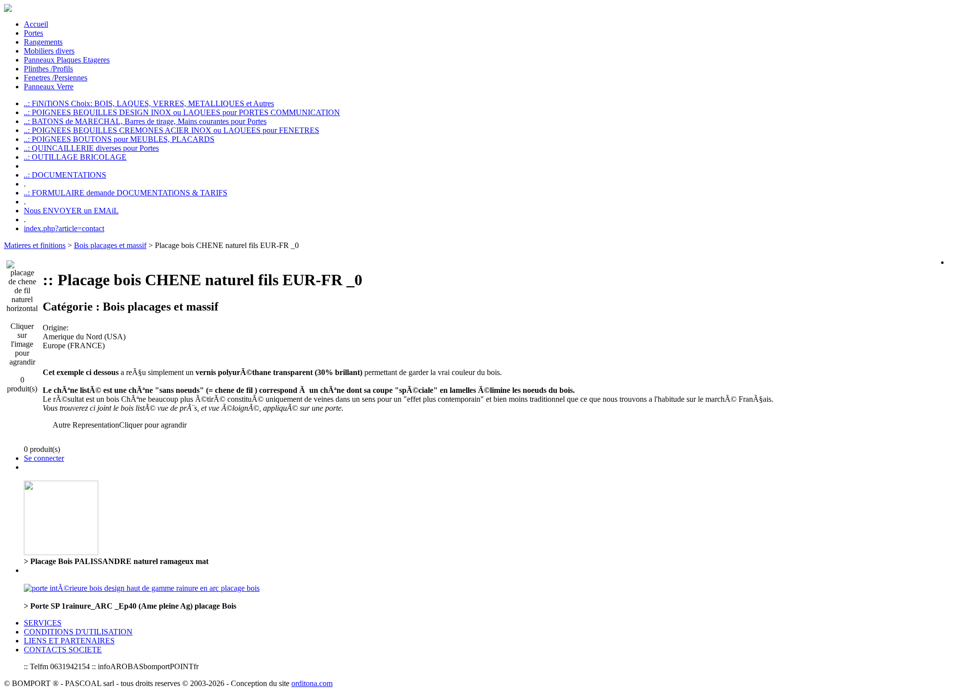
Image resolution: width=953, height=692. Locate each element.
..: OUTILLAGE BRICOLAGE (75, 157)
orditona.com (312, 683)
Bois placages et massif (110, 245)
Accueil (36, 24)
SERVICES (43, 623)
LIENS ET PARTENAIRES (69, 640)
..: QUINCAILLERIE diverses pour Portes (91, 148)
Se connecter (44, 458)
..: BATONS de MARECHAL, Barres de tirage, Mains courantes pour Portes (145, 121)
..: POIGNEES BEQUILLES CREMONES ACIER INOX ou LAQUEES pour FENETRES (171, 130)
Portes (33, 33)
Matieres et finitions (35, 245)
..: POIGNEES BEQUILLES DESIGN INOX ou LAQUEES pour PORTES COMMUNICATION (182, 112)
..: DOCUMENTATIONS (65, 175)
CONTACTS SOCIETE (63, 649)
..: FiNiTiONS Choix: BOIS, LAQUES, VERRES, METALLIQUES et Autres (149, 103)
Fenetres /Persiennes (55, 77)
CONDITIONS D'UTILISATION (78, 632)
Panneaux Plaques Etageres (67, 60)
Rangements (43, 42)
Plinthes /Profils (48, 68)
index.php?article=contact (64, 228)
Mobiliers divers (49, 51)
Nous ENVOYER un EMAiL (71, 210)
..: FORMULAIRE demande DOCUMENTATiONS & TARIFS (125, 193)
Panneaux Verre (48, 86)
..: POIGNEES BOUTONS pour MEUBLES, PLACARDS (119, 139)
